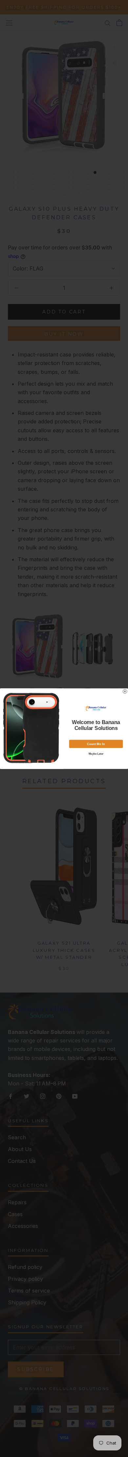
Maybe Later (96, 753)
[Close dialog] (125, 691)
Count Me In (96, 743)
